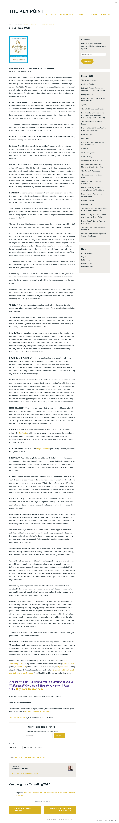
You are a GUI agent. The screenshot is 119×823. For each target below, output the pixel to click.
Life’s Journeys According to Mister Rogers (91, 195)
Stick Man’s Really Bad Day (91, 160)
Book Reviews (65, 15)
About (53, 15)
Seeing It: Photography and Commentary (91, 182)
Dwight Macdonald (43, 448)
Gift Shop (80, 15)
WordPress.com (87, 266)
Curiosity (84, 148)
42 (47, 15)
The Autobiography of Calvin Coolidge (91, 176)
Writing (51, 24)
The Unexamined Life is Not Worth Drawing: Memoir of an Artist (94, 209)
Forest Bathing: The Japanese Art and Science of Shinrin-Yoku (93, 215)
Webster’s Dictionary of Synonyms (37, 711)
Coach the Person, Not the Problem (60, 810)
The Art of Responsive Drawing (92, 109)
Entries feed (85, 260)
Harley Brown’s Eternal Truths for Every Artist (93, 222)
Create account (87, 253)
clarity (28, 757)
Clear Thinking (86, 156)
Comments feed (87, 263)
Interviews (105, 15)
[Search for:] (116, 3)
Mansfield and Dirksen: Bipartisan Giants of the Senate (93, 234)
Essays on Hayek (87, 200)
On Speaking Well (88, 152)
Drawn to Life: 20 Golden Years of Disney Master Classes (93, 129)
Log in (83, 256)
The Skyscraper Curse (89, 80)
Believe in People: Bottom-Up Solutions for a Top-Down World (93, 89)
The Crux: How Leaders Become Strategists (93, 228)
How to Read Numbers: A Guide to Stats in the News (94, 99)
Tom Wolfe (23, 433)
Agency (84, 104)
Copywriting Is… (87, 204)
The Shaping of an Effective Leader (91, 122)
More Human (86, 138)
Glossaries (92, 15)
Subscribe (59, 736)
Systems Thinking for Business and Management (92, 143)
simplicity (35, 757)
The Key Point (26, 11)
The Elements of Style (17, 717)
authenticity (20, 757)
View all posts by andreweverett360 (25, 773)
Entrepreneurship (87, 94)
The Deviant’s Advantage (90, 171)
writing (42, 757)
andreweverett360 (30, 24)
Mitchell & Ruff (20, 667)
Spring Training (63, 667)
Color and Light (87, 134)
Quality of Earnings (88, 84)
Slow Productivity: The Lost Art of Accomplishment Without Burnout (93, 188)
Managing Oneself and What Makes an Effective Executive (92, 165)
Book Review (44, 24)
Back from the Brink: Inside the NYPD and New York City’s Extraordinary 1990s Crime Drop (93, 115)
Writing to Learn (68, 663)
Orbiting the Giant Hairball (22, 810)
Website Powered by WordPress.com (59, 819)
